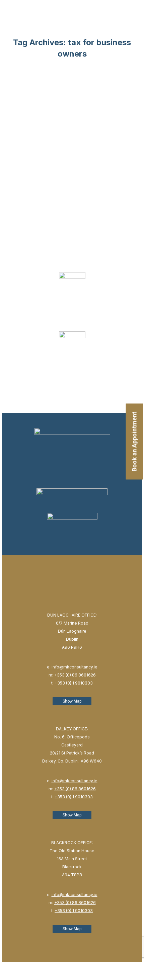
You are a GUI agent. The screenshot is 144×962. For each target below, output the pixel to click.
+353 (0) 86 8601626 (75, 674)
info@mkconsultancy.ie (74, 666)
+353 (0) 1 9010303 (74, 683)
